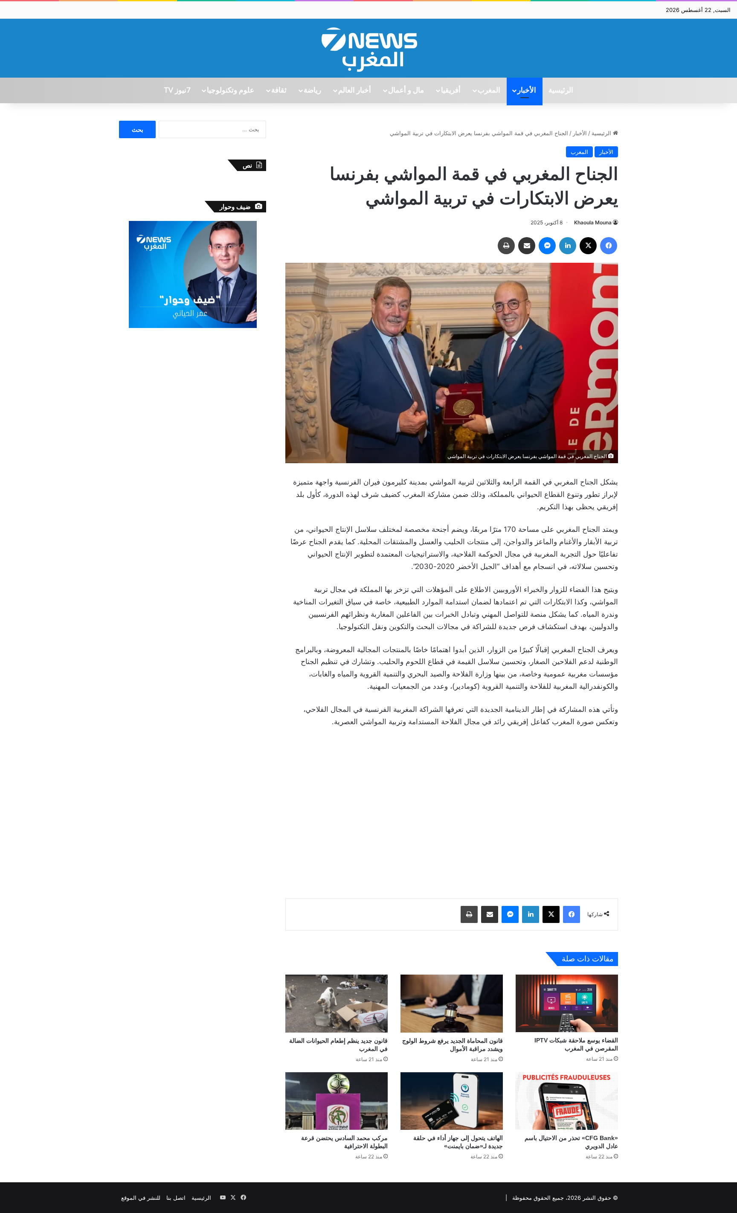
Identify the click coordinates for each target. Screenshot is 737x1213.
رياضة (312, 90)
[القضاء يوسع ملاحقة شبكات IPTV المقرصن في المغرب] (567, 1003)
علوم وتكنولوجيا (230, 90)
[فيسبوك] (608, 245)
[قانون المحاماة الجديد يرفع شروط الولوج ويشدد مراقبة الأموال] (451, 1003)
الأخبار (526, 90)
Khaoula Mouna (593, 222)
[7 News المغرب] (368, 48)
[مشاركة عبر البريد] (526, 245)
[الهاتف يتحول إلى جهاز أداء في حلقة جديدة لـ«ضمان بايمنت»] (451, 1101)
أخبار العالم (354, 90)
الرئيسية (560, 90)
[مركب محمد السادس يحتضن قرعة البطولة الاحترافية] (336, 1101)
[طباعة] (506, 245)
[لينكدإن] (567, 245)
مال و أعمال (406, 90)
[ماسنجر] (547, 245)
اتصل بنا (176, 1197)
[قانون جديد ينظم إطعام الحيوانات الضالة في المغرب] (336, 1003)
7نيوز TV (177, 90)
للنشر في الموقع (140, 1197)
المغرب (489, 90)
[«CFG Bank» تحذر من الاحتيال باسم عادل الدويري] (567, 1101)
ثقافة (279, 90)
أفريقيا (451, 90)
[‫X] (588, 245)
